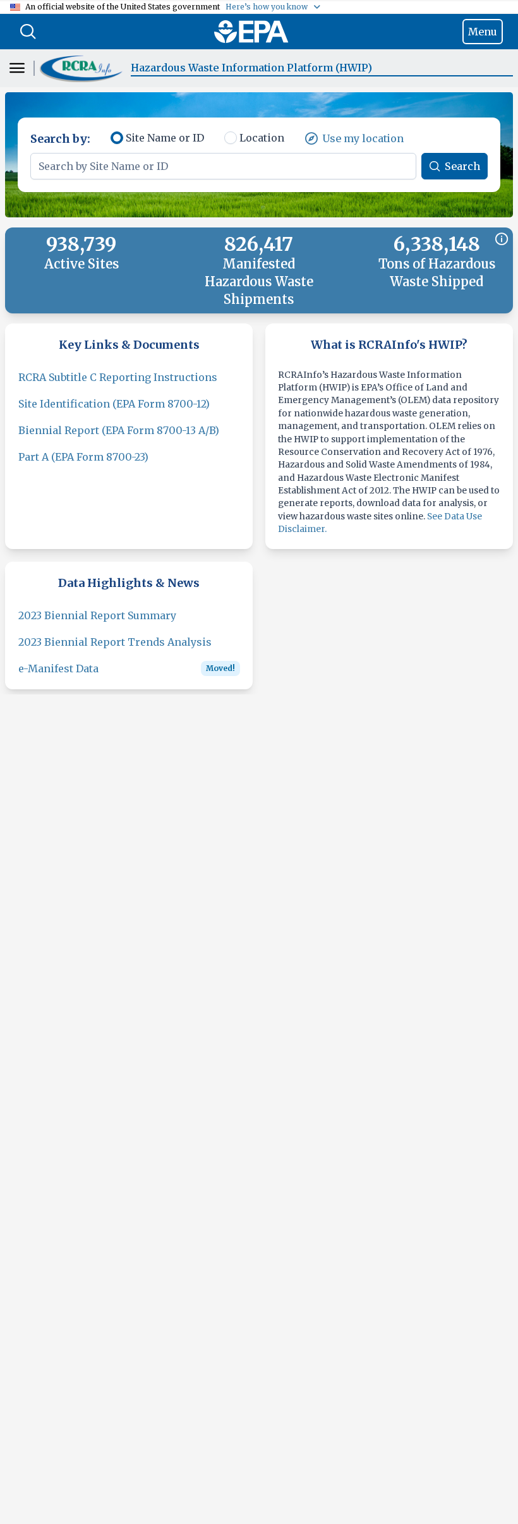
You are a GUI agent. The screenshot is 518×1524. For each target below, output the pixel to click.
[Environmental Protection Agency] (251, 31)
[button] (83, 68)
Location (261, 137)
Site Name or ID (165, 137)
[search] (27, 31)
